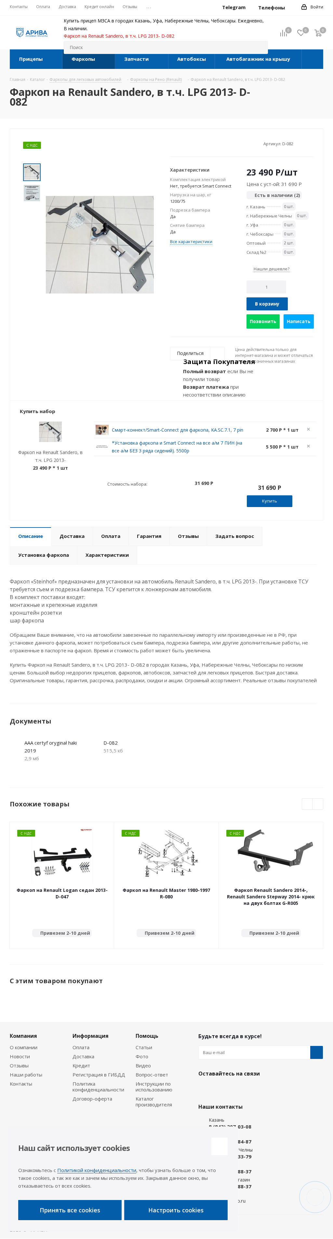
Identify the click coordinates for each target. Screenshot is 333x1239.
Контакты (21, 1083)
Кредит (81, 1065)
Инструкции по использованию (154, 1086)
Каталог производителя (154, 1101)
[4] (192, 143)
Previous (307, 804)
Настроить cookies (176, 1210)
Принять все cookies (70, 1210)
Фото (142, 1056)
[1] (173, 143)
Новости (20, 1056)
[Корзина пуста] (318, 32)
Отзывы (19, 1065)
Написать (299, 321)
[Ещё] (312, 59)
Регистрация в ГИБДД (99, 1074)
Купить (269, 501)
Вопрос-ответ (152, 1074)
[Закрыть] (219, 1146)
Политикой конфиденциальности (96, 1170)
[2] (179, 143)
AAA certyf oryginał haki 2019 (50, 746)
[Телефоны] (290, 7)
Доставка (83, 1056)
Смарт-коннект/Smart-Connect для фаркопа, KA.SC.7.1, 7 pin (177, 430)
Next (318, 804)
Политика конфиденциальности (98, 1086)
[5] (198, 143)
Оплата (81, 1047)
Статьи (144, 1047)
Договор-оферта (92, 1098)
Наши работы (26, 1074)
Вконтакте (204, 1088)
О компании (23, 1047)
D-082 (110, 742)
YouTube (237, 1088)
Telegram (221, 1088)
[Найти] (260, 47)
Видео (143, 1065)
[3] (185, 143)
